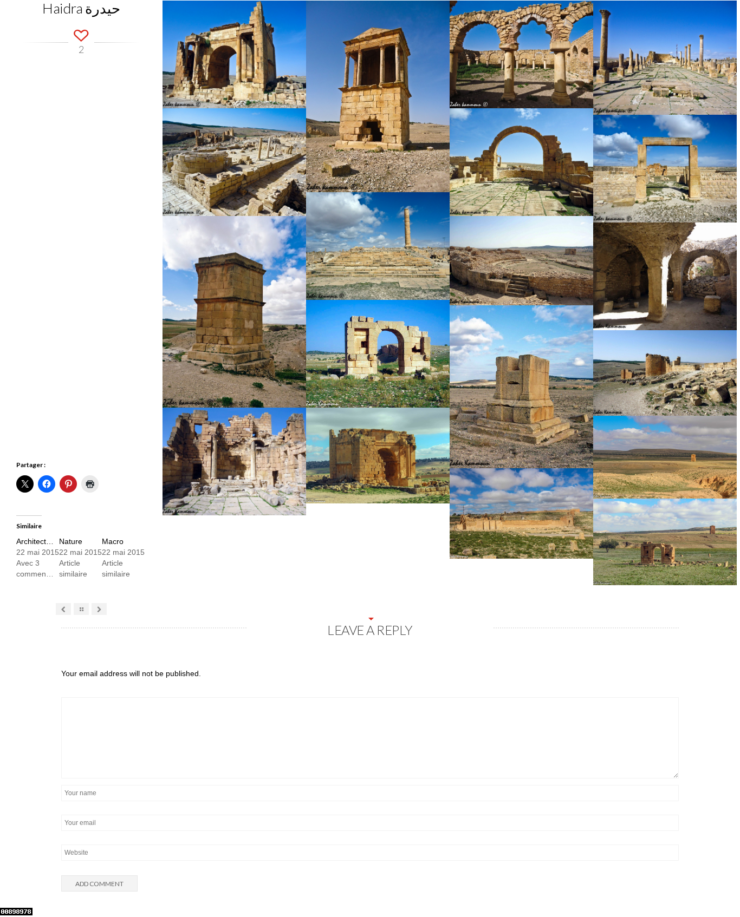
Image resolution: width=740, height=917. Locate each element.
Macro (113, 541)
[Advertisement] (81, 271)
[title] (718, 886)
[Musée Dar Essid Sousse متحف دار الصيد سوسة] (99, 609)
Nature (70, 541)
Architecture (36, 541)
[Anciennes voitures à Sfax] (63, 609)
